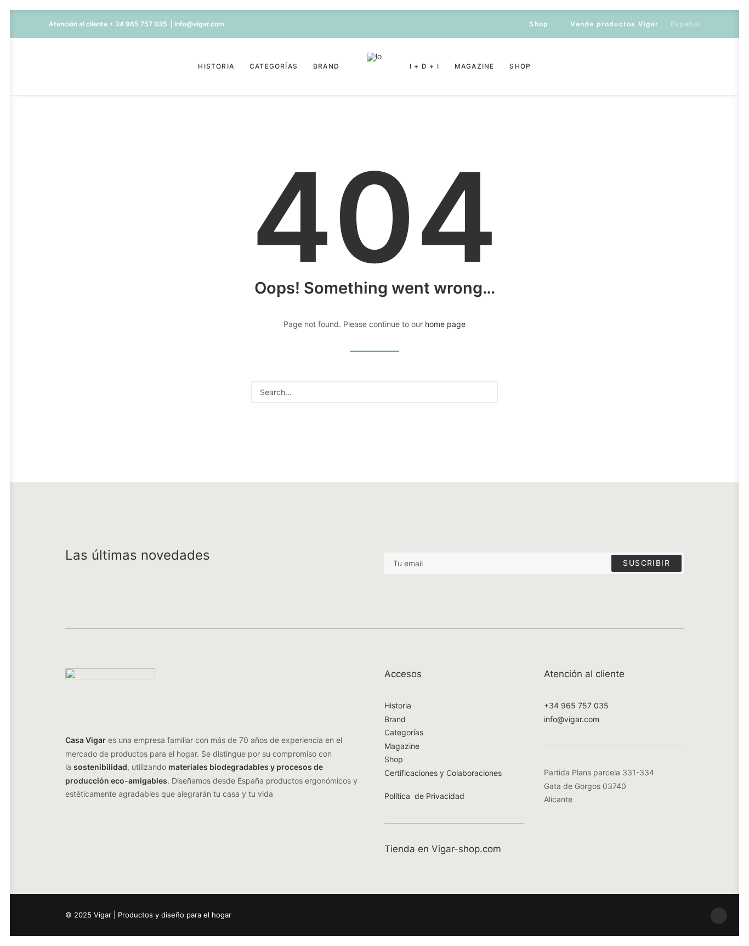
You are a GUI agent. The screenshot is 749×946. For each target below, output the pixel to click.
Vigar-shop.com (466, 848)
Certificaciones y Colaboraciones (443, 773)
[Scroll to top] (719, 915)
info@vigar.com (571, 719)
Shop (538, 24)
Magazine (475, 66)
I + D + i (424, 66)
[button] (56, 66)
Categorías (273, 66)
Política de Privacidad (424, 796)
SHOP (520, 66)
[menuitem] (533, 24)
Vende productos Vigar (614, 24)
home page (445, 324)
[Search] (374, 392)
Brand (326, 66)
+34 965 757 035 (576, 705)
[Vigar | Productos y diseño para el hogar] (374, 66)
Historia (216, 66)
